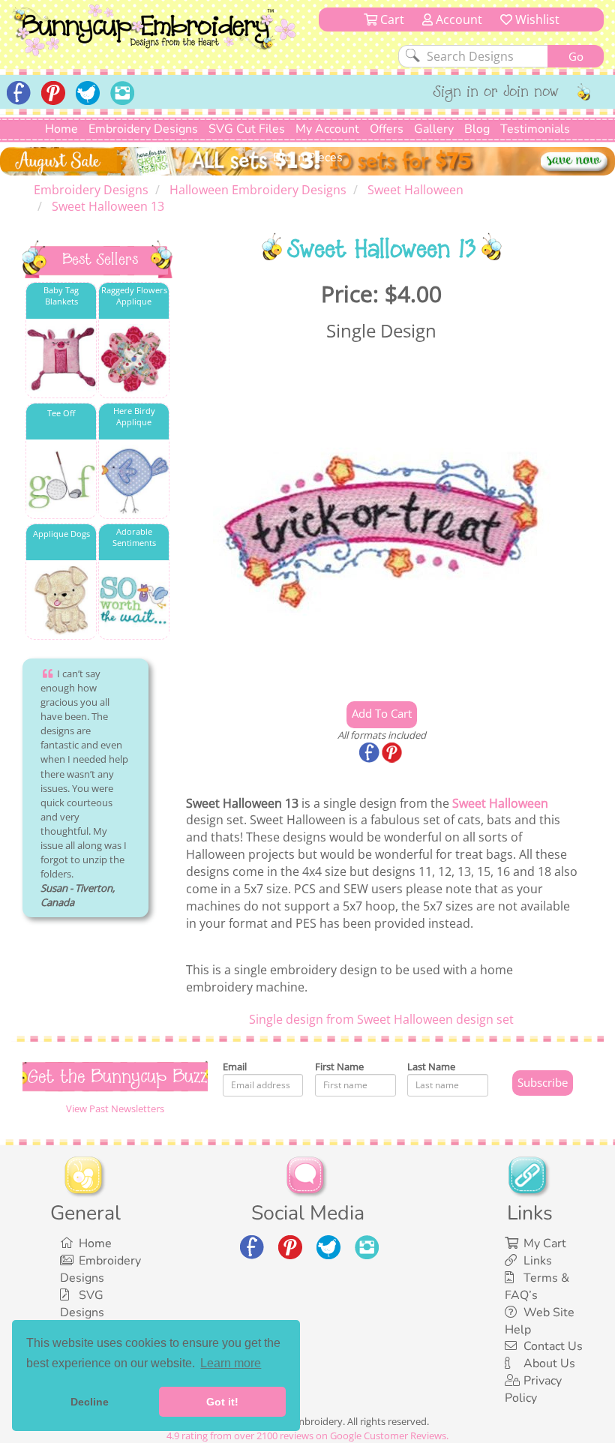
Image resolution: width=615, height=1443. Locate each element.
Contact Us (553, 1346)
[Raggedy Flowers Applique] (134, 359)
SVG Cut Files (246, 129)
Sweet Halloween (500, 803)
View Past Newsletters (115, 1108)
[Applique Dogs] (61, 600)
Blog (477, 129)
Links (538, 1260)
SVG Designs (82, 1304)
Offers (387, 129)
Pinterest (393, 753)
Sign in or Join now (496, 93)
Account (457, 19)
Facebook (370, 753)
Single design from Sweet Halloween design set (381, 1019)
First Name (339, 1066)
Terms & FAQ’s (537, 1287)
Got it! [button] (222, 1402)
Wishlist (536, 19)
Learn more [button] (230, 1363)
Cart (390, 19)
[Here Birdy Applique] (134, 479)
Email (235, 1066)
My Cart (545, 1243)
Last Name (431, 1066)
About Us (549, 1363)
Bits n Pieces (308, 157)
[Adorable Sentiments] (134, 600)
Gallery (434, 129)
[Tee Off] (61, 479)
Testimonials (535, 129)
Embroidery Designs (143, 129)
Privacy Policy (533, 1389)
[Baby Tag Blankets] (61, 359)
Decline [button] (89, 1402)
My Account (327, 129)
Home (61, 129)
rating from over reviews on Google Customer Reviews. (307, 1435)
